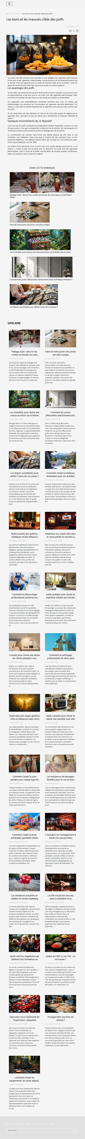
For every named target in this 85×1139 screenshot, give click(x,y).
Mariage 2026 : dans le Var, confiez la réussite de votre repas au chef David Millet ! (40, 196)
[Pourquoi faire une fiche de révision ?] (60, 1004)
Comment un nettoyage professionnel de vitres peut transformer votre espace (60, 658)
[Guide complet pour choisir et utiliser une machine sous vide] (60, 702)
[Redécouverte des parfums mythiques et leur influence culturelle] (24, 520)
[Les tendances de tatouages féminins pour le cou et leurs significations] (60, 763)
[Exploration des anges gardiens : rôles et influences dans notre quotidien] (24, 702)
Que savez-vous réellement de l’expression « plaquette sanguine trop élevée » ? (24, 1020)
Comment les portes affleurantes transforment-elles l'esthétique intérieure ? (41, 279)
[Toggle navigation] (9, 4)
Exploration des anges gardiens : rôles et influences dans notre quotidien (24, 719)
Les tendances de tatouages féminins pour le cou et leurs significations (60, 780)
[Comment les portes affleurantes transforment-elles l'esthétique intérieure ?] (41, 267)
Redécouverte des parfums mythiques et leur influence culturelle (24, 537)
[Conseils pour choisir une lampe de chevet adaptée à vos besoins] (24, 642)
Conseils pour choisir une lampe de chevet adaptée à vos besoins (24, 658)
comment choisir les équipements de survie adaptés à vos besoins (24, 1081)
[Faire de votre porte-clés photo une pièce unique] (30, 212)
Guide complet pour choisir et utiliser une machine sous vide (60, 717)
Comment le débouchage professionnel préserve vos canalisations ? (24, 598)
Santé (28, 1124)
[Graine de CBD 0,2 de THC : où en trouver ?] (60, 943)
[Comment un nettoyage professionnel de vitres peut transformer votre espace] (60, 642)
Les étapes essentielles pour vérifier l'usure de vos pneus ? (34, 307)
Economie (9, 1124)
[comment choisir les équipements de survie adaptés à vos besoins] (24, 1064)
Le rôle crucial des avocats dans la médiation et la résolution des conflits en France (61, 900)
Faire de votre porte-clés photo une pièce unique (30, 224)
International (19, 1124)
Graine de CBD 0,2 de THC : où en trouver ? (60, 957)
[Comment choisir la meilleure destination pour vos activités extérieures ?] (60, 460)
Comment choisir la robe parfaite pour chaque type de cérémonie (24, 780)
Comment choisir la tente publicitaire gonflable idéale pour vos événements (24, 838)
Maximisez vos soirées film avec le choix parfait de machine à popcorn (60, 537)
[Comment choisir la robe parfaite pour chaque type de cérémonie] (24, 763)
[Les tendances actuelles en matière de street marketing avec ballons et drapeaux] (24, 882)
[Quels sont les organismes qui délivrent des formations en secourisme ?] (24, 943)
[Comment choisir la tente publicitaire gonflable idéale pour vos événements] (24, 821)
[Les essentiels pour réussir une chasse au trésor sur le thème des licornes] (40, 239)
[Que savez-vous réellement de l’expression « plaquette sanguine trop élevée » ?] (24, 1004)
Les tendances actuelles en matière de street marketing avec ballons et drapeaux (24, 899)
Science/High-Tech (40, 1124)
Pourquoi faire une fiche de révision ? (60, 1018)
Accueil (9, 14)
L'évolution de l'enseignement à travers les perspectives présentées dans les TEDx (60, 838)
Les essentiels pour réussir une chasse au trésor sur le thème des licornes (40, 252)
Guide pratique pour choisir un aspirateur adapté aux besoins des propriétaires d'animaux (60, 598)
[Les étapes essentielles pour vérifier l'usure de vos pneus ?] (34, 294)
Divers (16, 14)
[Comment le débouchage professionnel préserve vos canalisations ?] (24, 581)
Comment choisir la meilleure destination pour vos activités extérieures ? (60, 476)
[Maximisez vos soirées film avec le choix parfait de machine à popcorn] (60, 520)
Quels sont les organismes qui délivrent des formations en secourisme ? (24, 959)
